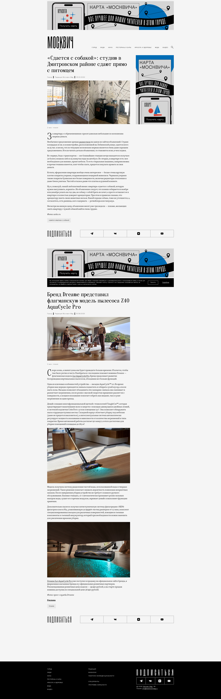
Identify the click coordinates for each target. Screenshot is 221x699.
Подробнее (165, 282)
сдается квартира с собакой (59, 220)
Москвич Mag (148, 686)
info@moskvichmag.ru (150, 688)
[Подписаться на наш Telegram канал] (92, 233)
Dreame (51, 606)
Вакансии (92, 672)
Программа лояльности (97, 685)
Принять (153, 282)
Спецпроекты (93, 681)
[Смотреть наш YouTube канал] (162, 233)
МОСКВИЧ (60, 42)
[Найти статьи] (172, 47)
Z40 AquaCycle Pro (80, 376)
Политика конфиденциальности (101, 676)
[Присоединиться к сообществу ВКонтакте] (115, 233)
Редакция (92, 669)
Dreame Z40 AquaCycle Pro (59, 581)
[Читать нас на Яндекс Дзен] (138, 233)
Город (49, 77)
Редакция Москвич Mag (64, 77)
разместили (84, 142)
